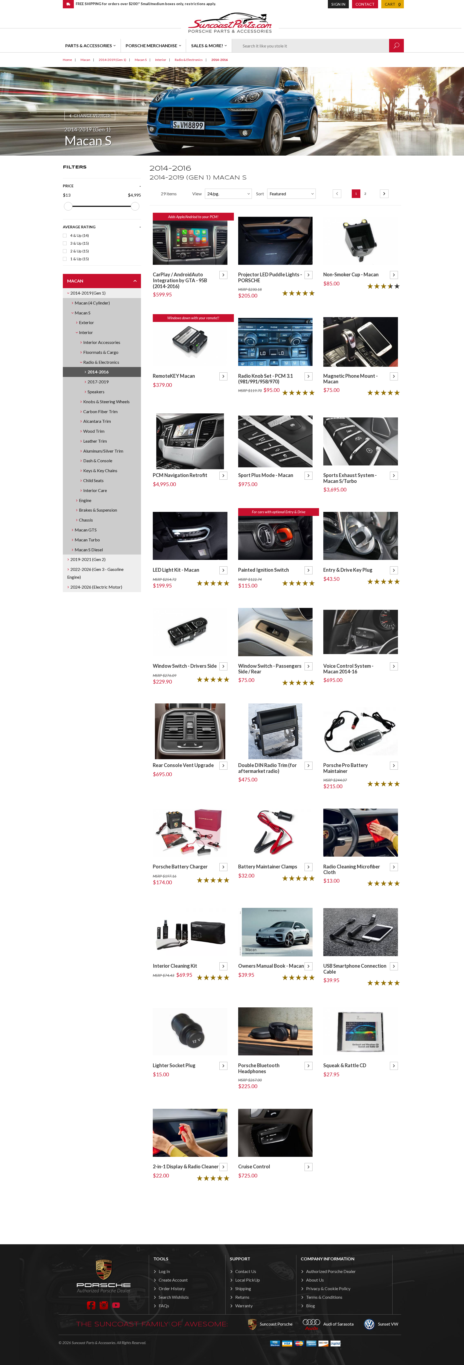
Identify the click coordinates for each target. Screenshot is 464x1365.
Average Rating (79, 227)
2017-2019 (98, 381)
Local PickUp (247, 1279)
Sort (260, 193)
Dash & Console (97, 460)
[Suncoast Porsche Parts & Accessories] (230, 22)
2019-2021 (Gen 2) (88, 559)
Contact (365, 4)
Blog (310, 1305)
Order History (172, 1288)
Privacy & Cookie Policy (328, 1288)
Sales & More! (207, 45)
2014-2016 (98, 371)
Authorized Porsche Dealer (331, 1271)
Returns (242, 1297)
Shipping (243, 1288)
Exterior (86, 322)
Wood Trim (93, 431)
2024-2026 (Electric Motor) (96, 586)
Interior (86, 332)
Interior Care (95, 490)
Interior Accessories (101, 342)
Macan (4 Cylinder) (92, 302)
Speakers (96, 391)
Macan (75, 280)
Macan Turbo (87, 539)
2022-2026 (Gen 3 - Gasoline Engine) (95, 573)
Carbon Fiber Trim (100, 411)
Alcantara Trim (97, 421)
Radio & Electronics (101, 362)
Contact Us (245, 1271)
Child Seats (93, 480)
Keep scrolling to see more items (275, 1211)
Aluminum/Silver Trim (103, 450)
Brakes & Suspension (98, 509)
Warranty (244, 1305)
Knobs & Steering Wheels (106, 401)
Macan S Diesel (89, 549)
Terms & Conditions (324, 1297)
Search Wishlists (174, 1297)
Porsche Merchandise (151, 45)
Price (68, 186)
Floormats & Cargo (100, 352)
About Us (315, 1279)
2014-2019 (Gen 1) (88, 292)
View (197, 193)
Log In (164, 1271)
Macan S (82, 312)
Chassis (86, 519)
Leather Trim (95, 440)
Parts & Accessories (88, 45)
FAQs (164, 1305)
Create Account (173, 1279)
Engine (85, 500)
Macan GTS (86, 529)
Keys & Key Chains (100, 470)
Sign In (338, 4)
